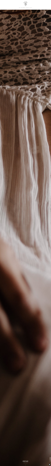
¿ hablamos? (30, 7)
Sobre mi (22, 7)
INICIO (19, 7)
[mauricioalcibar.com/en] (25, 3)
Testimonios (27, 7)
